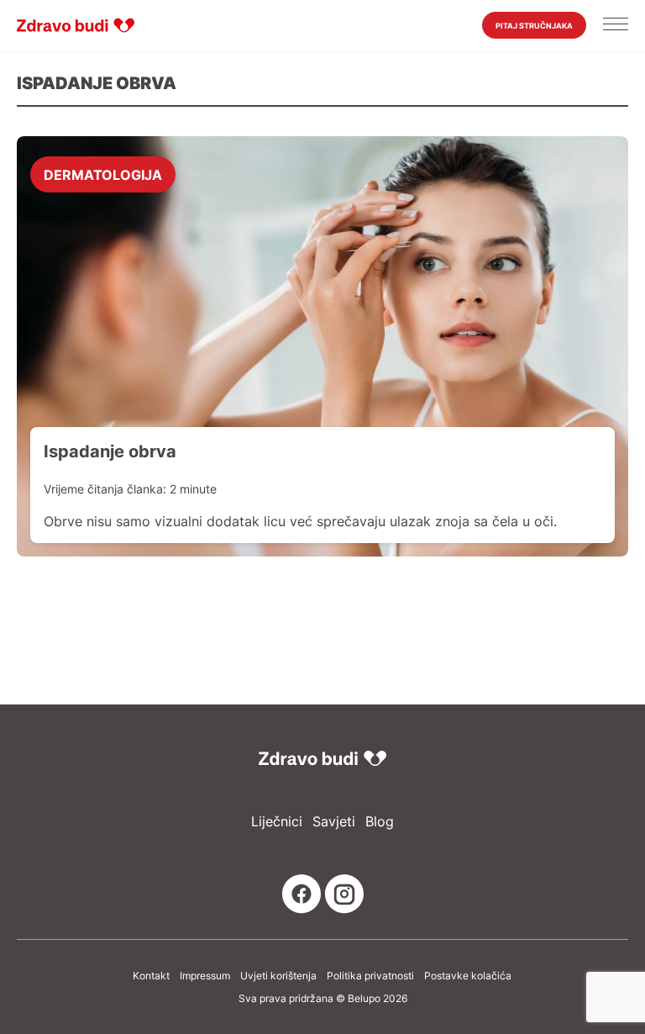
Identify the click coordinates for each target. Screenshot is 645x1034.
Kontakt (151, 976)
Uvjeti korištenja (278, 976)
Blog (379, 822)
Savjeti (333, 822)
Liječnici (276, 822)
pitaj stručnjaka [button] (534, 25)
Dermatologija (103, 174)
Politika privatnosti (370, 976)
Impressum (205, 976)
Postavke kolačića (467, 976)
